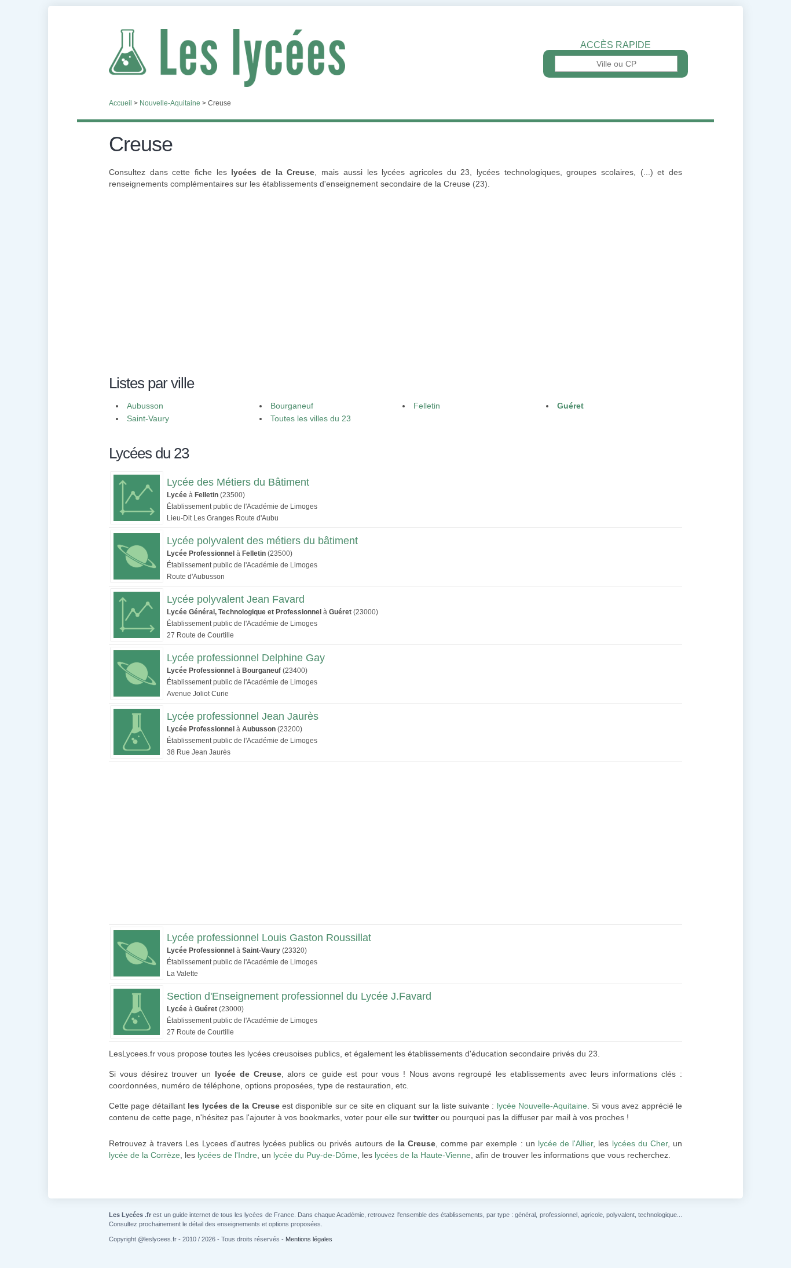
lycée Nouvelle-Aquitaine (542, 1105)
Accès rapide (615, 45)
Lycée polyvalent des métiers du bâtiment (262, 540)
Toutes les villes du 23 (310, 418)
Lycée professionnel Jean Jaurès (242, 716)
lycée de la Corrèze (144, 1155)
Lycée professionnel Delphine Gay (246, 658)
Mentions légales (308, 1239)
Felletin (426, 405)
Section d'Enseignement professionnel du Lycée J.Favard (299, 996)
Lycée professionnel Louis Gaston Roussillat (269, 937)
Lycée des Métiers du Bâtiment (238, 482)
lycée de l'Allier (565, 1143)
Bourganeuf (291, 405)
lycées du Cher (640, 1143)
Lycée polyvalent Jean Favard (236, 599)
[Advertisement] (395, 288)
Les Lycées (395, 58)
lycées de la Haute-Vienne (423, 1155)
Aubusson (145, 405)
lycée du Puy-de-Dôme (315, 1155)
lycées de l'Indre (227, 1155)
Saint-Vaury (148, 418)
